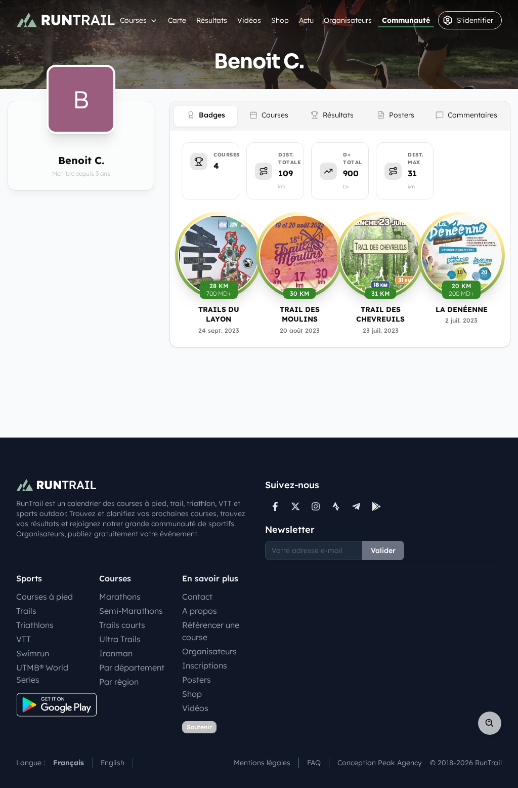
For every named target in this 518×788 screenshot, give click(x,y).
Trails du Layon (218, 314)
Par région (119, 682)
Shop (280, 20)
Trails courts (122, 625)
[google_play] (376, 506)
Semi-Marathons (131, 611)
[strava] (336, 506)
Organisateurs (348, 20)
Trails (26, 611)
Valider (383, 550)
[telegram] (356, 506)
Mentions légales (262, 762)
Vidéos (249, 20)
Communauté (406, 20)
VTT (23, 639)
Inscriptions (204, 665)
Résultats (211, 20)
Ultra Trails (120, 639)
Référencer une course (210, 631)
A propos (199, 611)
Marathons (120, 597)
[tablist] (340, 116)
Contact (197, 597)
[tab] (205, 116)
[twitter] (295, 506)
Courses (133, 20)
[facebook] (275, 506)
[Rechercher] (490, 723)
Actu (306, 20)
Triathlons (35, 625)
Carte (177, 20)
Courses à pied (44, 597)
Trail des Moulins (300, 314)
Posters (196, 680)
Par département (131, 667)
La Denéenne (462, 309)
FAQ (314, 762)
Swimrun (32, 653)
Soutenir (199, 727)
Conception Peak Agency (379, 762)
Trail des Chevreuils (380, 314)
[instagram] (316, 506)
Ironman (116, 653)
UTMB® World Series (42, 673)
